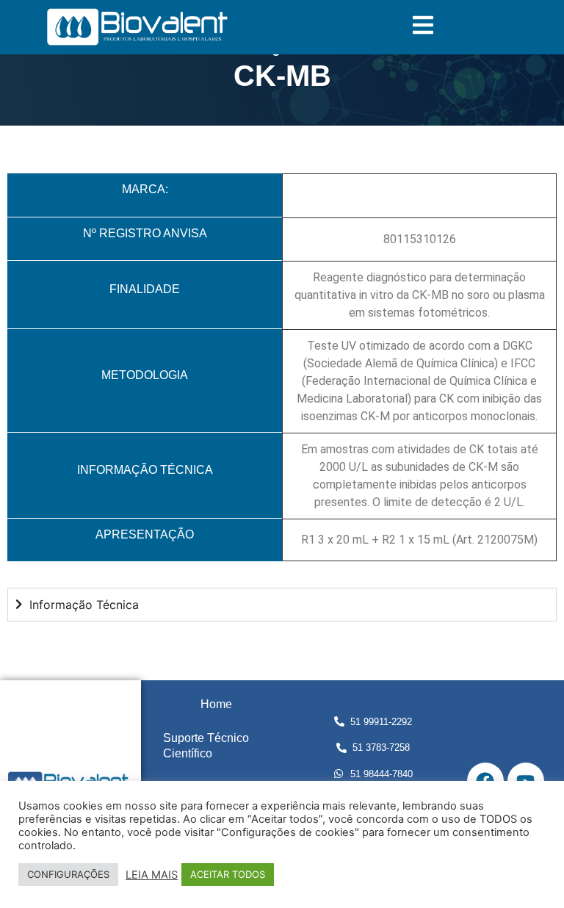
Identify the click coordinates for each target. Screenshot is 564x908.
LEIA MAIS (152, 875)
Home (216, 704)
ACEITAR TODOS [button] (227, 874)
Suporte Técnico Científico (206, 746)
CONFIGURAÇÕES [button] (68, 874)
